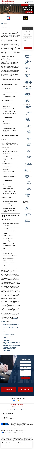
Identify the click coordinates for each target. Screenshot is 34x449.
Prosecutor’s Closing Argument (29, 149)
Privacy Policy (16, 409)
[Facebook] (2, 424)
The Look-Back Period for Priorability (11, 327)
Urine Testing (27, 93)
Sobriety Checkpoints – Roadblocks (27, 78)
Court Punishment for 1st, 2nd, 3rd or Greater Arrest (28, 163)
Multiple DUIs (7, 339)
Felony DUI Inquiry (8, 340)
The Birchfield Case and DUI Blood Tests (27, 100)
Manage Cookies (20, 432)
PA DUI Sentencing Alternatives (9, 347)
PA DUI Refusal (28, 83)
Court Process (26, 104)
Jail (3, 329)
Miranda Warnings (28, 82)
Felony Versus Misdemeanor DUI (29, 112)
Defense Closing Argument (28, 152)
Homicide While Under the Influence (12, 345)
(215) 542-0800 (28, 2)
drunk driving (4, 321)
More (31, 5)
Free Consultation (29, 1)
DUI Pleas (28, 121)
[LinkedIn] (6, 424)
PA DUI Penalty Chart (25, 389)
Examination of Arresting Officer (29, 133)
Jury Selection (29, 128)
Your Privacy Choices (7, 432)
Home (3, 5)
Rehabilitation (7, 350)
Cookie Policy (14, 432)
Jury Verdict (29, 157)
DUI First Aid (26, 52)
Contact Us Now (29, 12)
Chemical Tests (27, 86)
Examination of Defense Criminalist (29, 142)
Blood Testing (27, 92)
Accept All (5, 445)
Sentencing (26, 160)
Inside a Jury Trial (28, 127)
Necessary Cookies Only (14, 445)
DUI (17, 5)
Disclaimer (11, 409)
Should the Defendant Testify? (29, 145)
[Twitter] (4, 424)
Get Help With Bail (8, 389)
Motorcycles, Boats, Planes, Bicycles (27, 222)
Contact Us (24, 5)
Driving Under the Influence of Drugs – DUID (28, 206)
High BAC (6, 337)
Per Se (26, 66)
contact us (15, 318)
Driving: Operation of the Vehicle (28, 61)
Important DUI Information (26, 202)
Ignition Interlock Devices (9, 348)
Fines (4, 331)
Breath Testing (28, 90)
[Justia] (8, 424)
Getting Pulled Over (26, 71)
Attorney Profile (10, 5)
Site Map (21, 409)
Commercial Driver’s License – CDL (28, 209)
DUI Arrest (27, 54)
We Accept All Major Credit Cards (17, 398)
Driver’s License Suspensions (9, 332)
